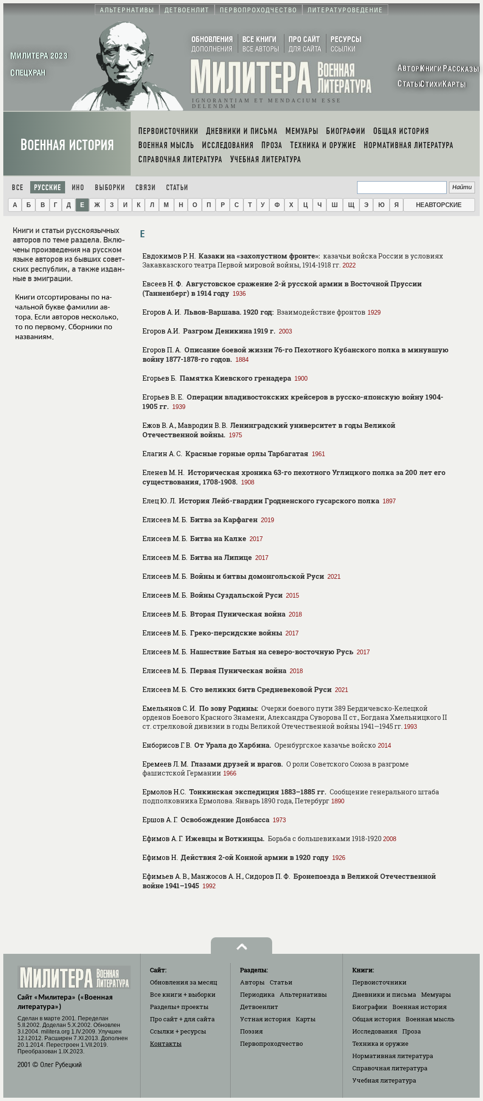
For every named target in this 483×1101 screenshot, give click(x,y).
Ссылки (178, 1031)
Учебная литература (384, 1080)
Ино (78, 187)
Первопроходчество (271, 1043)
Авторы (252, 982)
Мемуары (436, 994)
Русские (47, 187)
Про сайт (182, 1019)
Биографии (369, 1006)
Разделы (179, 1006)
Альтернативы (303, 994)
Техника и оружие (380, 1043)
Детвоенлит (259, 1006)
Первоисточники (379, 982)
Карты (306, 1019)
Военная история (67, 145)
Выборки (110, 187)
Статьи (177, 187)
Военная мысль (430, 1019)
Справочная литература (389, 1068)
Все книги (183, 994)
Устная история (265, 1019)
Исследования (374, 1031)
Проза (411, 1031)
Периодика (257, 994)
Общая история (376, 1019)
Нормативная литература (392, 1055)
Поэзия (251, 1031)
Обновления (183, 982)
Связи (145, 187)
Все (18, 187)
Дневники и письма (384, 994)
